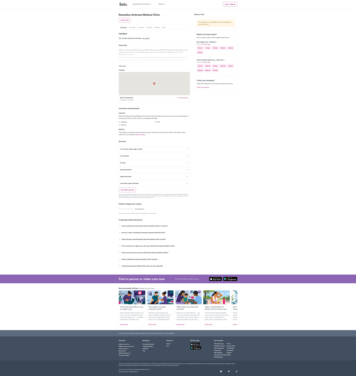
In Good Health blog (148, 346)
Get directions (183, 98)
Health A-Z (145, 348)
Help (144, 351)
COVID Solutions (218, 357)
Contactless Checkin (219, 346)
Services (149, 27)
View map (206, 44)
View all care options (124, 355)
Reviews (157, 27)
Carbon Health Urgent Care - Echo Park (210, 60)
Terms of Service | (130, 369)
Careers (168, 344)
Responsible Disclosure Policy (142, 369)
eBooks (229, 355)
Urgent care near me (124, 344)
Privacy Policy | (122, 369)
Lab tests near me (123, 348)
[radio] (200, 48)
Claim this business (203, 87)
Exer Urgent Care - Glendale (206, 42)
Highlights (123, 27)
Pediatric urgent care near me (126, 346)
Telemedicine (217, 350)
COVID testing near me (125, 353)
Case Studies (230, 350)
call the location (140, 134)
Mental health (122, 351)
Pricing (228, 344)
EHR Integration (218, 352)
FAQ (163, 27)
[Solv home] (123, 4)
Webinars (229, 352)
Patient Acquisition (219, 348)
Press (167, 346)
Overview (132, 27)
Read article (124, 324)
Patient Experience (219, 344)
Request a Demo (231, 346)
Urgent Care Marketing (220, 355)
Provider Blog (230, 348)
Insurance (141, 27)
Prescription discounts (148, 344)
